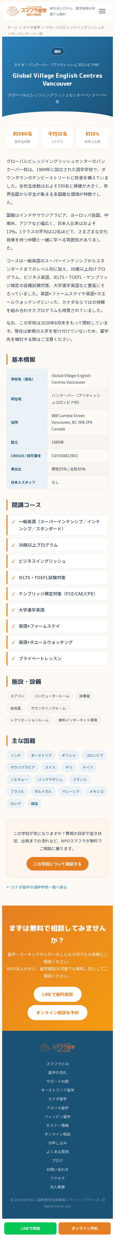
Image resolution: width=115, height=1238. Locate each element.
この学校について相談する (57, 864)
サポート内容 (57, 1081)
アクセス (57, 1178)
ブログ (57, 1160)
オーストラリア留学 (57, 1090)
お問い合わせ (57, 1169)
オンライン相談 (57, 1134)
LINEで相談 (30, 1228)
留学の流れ (57, 1072)
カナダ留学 (31, 27)
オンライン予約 (85, 1228)
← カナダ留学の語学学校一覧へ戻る (36, 887)
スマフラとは (57, 1063)
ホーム (12, 27)
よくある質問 (57, 1151)
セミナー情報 (57, 1125)
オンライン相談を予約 (57, 1012)
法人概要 (57, 1186)
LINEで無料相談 (57, 994)
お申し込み (57, 1142)
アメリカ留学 (58, 1107)
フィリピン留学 (57, 1116)
